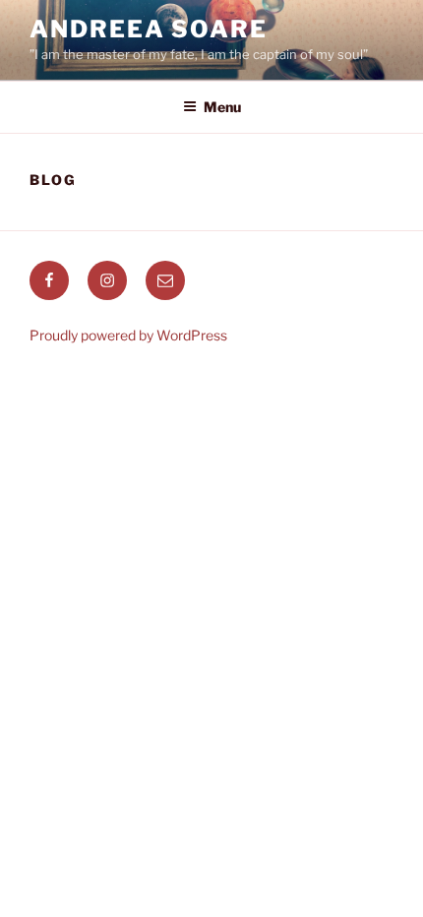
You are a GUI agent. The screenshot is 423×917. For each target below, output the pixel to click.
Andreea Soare (149, 29)
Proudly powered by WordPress (128, 335)
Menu (222, 106)
